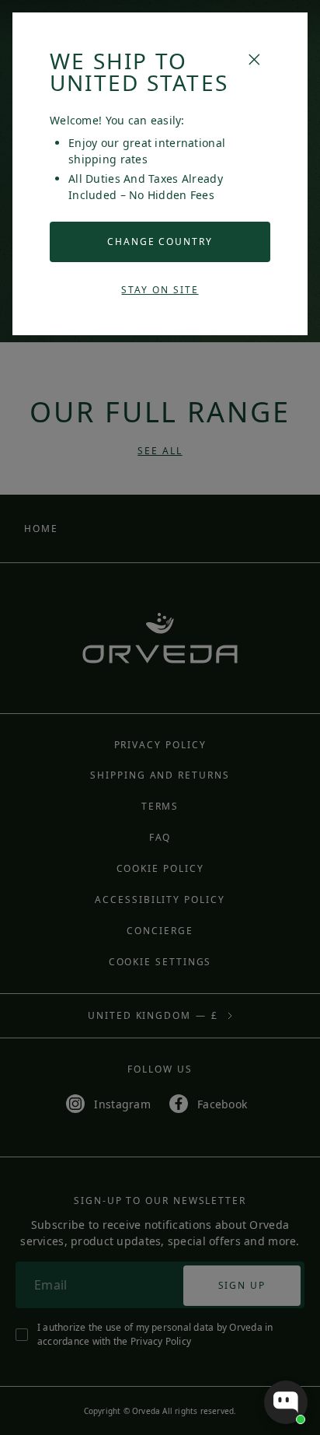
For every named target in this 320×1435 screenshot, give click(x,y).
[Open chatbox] (286, 1402)
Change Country (160, 241)
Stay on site (159, 289)
